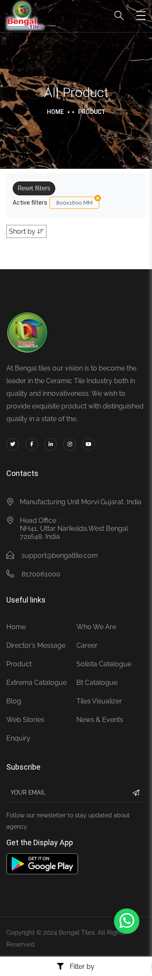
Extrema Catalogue (36, 683)
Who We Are (96, 627)
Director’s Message (35, 645)
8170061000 (41, 574)
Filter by (81, 966)
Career (87, 645)
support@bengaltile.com (60, 556)
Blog (13, 701)
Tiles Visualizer (99, 701)
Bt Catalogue (96, 683)
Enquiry (18, 738)
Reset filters (34, 188)
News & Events (99, 720)
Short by (23, 231)
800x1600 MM (74, 203)
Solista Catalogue (103, 664)
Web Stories (25, 720)
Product (19, 664)
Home (55, 111)
